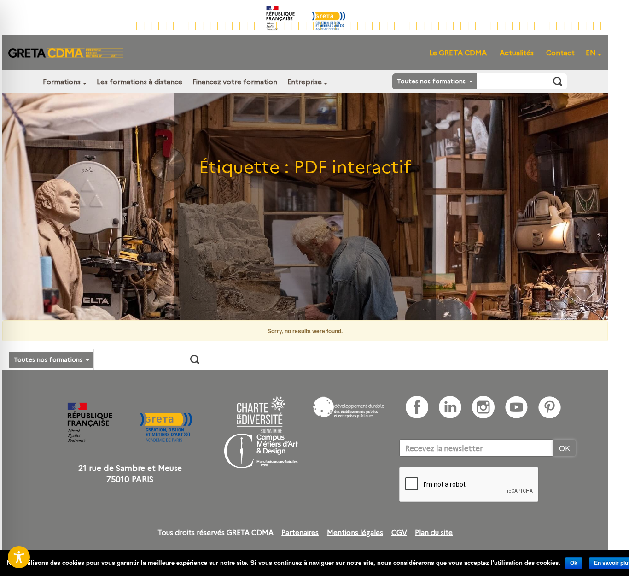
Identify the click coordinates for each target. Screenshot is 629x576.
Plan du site (434, 532)
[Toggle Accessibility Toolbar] (19, 557)
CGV (399, 532)
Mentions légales (355, 532)
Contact (560, 52)
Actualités (517, 52)
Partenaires (300, 532)
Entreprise (304, 81)
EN (591, 52)
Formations (62, 81)
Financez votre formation (234, 81)
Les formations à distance (139, 81)
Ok (573, 563)
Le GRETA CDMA (458, 52)
